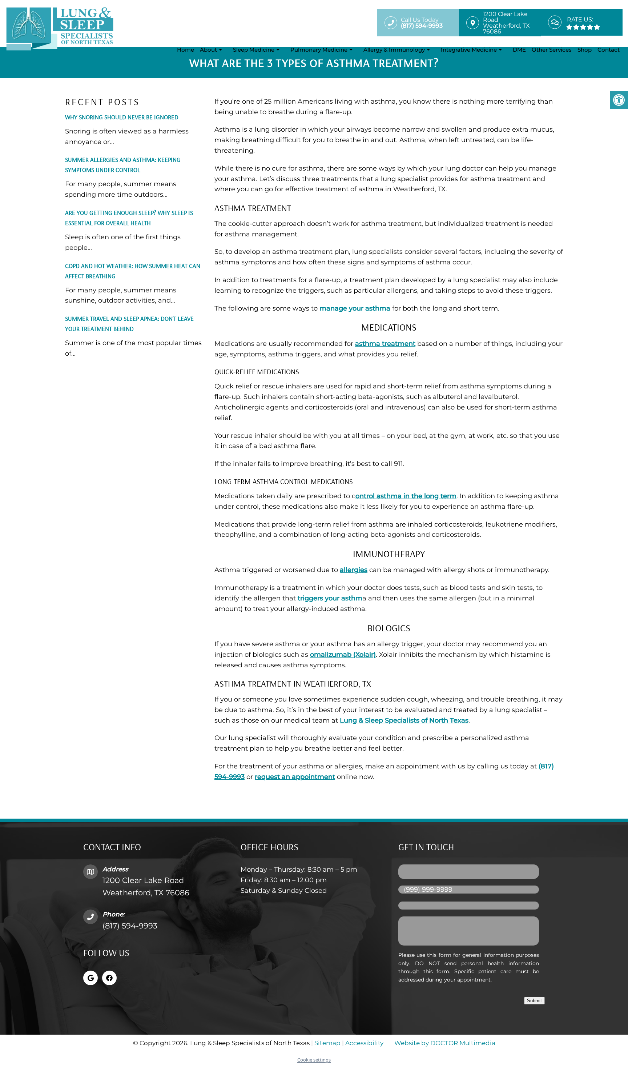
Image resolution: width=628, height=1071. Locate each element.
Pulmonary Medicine (318, 49)
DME (519, 49)
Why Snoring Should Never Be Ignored (121, 117)
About (208, 49)
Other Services (552, 49)
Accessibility (364, 1043)
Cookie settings (314, 1059)
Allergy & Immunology (394, 49)
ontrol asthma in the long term (405, 496)
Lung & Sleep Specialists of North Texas (404, 720)
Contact (608, 49)
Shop (584, 49)
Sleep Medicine (253, 49)
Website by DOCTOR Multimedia (444, 1043)
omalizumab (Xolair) (343, 655)
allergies (353, 570)
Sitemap (327, 1043)
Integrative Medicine (469, 49)
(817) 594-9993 (129, 925)
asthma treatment (385, 344)
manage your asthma (354, 308)
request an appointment (295, 777)
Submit (534, 1000)
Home (185, 49)
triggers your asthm (330, 598)
